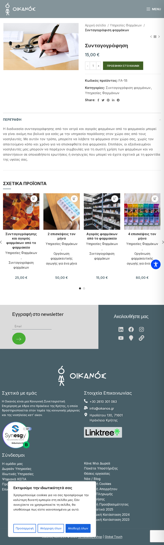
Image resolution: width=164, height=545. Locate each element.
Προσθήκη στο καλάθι (123, 65)
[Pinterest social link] (108, 100)
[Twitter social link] (103, 100)
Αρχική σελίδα (96, 25)
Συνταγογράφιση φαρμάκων (107, 30)
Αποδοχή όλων (78, 528)
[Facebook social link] (98, 100)
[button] (33, 198)
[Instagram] (141, 329)
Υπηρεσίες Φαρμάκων (126, 25)
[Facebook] (131, 329)
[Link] (141, 338)
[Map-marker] (131, 338)
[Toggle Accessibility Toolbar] (156, 264)
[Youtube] (121, 338)
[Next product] (159, 37)
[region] (52, 509)
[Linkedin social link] (113, 100)
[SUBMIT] (19, 339)
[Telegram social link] (118, 100)
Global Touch (113, 536)
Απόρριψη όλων (51, 528)
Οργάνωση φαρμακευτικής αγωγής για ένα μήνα (61, 258)
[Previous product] (151, 37)
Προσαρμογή (25, 528)
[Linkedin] (121, 329)
